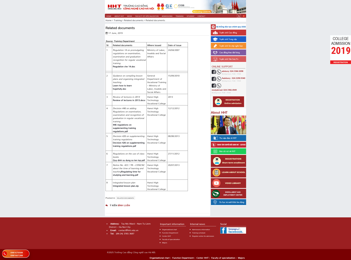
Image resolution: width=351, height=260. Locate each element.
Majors (164, 242)
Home (108, 15)
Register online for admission (203, 235)
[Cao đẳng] (130, 6)
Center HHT (166, 235)
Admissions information (201, 229)
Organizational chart (169, 229)
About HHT (119, 15)
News (129, 15)
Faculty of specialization (147, 15)
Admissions (167, 15)
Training (180, 15)
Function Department (170, 232)
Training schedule (198, 232)
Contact (201, 15)
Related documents (133, 20)
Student (190, 15)
